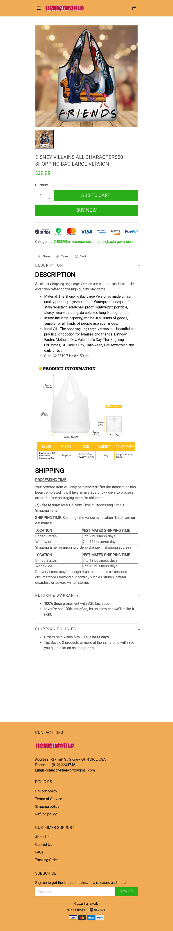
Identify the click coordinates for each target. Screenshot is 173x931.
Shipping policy (47, 806)
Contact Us (43, 844)
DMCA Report (75, 910)
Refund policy (46, 814)
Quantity (41, 185)
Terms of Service (48, 799)
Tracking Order (46, 860)
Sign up (127, 892)
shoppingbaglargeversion (113, 242)
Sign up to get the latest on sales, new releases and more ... (82, 883)
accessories (81, 242)
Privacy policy (46, 791)
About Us (42, 837)
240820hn (62, 242)
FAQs (39, 852)
